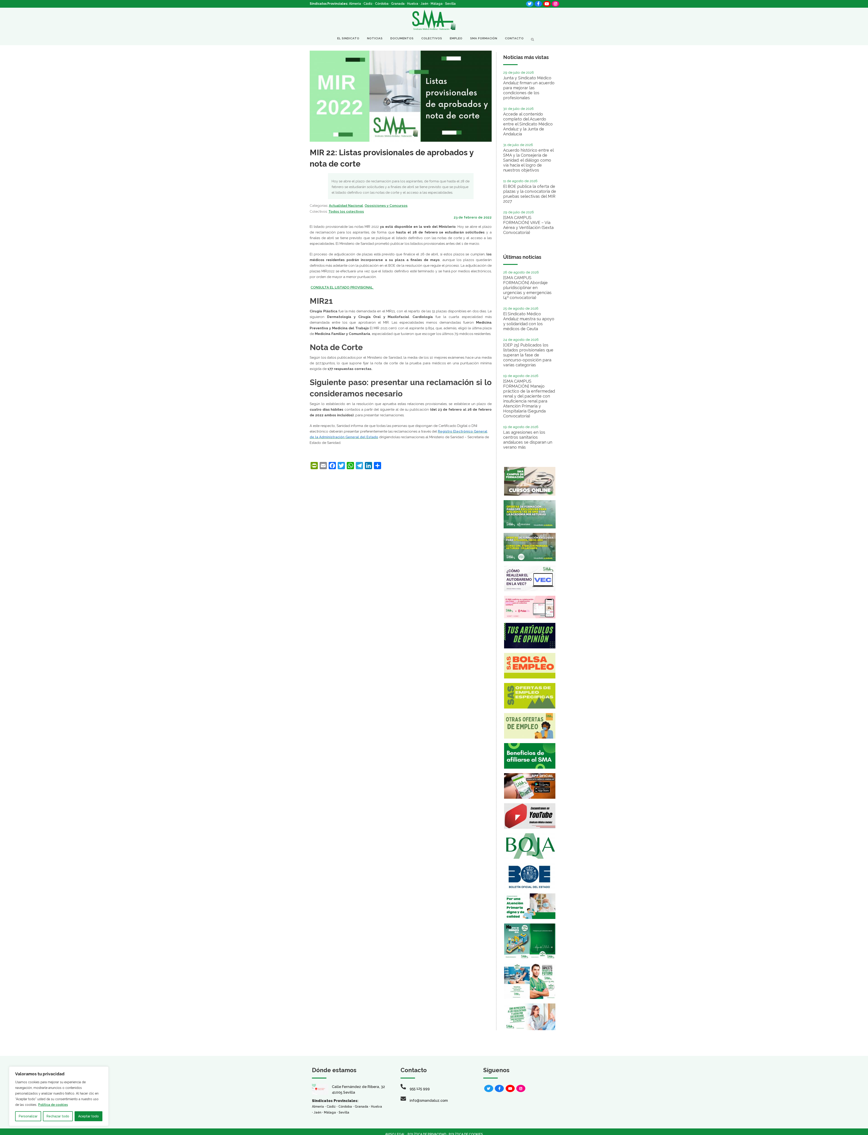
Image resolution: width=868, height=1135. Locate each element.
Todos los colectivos (346, 212)
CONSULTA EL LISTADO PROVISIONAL (342, 287)
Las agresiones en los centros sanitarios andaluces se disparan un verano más (527, 440)
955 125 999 (420, 1088)
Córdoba (382, 3)
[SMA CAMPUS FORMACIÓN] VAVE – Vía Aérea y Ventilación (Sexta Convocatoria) (528, 225)
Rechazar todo (58, 1116)
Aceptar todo (88, 1116)
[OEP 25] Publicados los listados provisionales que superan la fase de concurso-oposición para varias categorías (528, 355)
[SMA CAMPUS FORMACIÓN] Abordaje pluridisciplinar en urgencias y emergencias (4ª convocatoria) (527, 287)
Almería (355, 3)
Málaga (437, 3)
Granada (398, 3)
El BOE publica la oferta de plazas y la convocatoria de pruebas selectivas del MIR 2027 (529, 194)
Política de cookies (53, 1105)
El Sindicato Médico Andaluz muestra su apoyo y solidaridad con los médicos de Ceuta (528, 321)
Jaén (424, 3)
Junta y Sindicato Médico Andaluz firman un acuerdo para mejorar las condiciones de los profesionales (528, 87)
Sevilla (450, 3)
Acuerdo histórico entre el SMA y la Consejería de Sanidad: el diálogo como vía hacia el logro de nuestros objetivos (528, 160)
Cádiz (368, 3)
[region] (58, 1096)
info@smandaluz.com (429, 1100)
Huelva (412, 3)
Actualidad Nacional (346, 206)
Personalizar (28, 1116)
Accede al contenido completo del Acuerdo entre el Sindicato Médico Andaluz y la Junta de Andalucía (528, 124)
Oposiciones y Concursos (386, 206)
